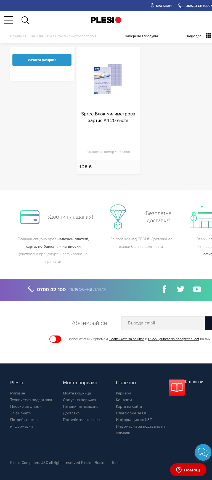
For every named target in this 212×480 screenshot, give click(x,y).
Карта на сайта (129, 406)
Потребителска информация (24, 423)
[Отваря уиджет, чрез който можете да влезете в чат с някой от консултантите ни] (188, 470)
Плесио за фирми (26, 406)
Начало (16, 36)
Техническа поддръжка (31, 400)
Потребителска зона (81, 419)
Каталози (194, 381)
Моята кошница (77, 393)
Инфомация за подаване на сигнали (140, 429)
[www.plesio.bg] (106, 20)
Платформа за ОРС (133, 413)
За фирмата (20, 413)
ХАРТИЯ (45, 36)
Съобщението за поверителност (173, 339)
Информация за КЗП (134, 419)
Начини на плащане (81, 406)
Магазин (17, 393)
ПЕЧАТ (30, 36)
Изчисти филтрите (42, 60)
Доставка (71, 413)
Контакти (124, 400)
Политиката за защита (126, 339)
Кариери (123, 393)
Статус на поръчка (79, 400)
